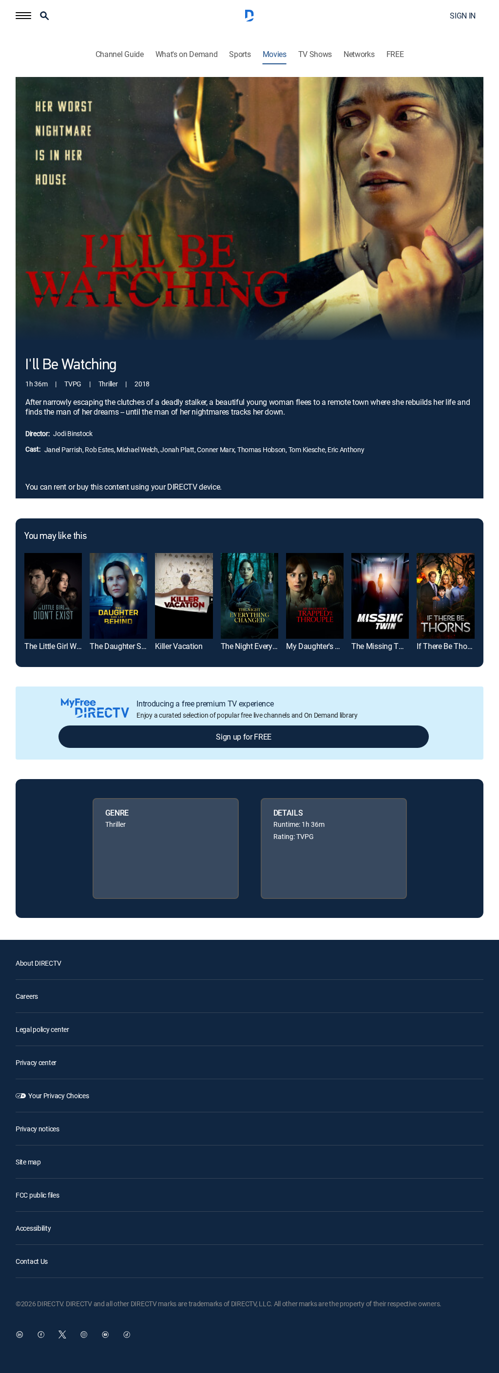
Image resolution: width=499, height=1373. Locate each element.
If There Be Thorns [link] (447, 646)
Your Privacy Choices (58, 1095)
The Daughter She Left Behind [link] (139, 646)
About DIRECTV (38, 963)
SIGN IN (463, 15)
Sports (239, 54)
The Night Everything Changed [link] (271, 646)
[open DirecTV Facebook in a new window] (41, 1334)
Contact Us (32, 1261)
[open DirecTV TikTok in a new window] (127, 1334)
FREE (395, 54)
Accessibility (33, 1228)
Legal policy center (42, 1029)
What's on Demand (186, 54)
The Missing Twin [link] (380, 646)
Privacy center (36, 1062)
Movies (275, 54)
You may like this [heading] (55, 536)
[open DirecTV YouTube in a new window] (105, 1334)
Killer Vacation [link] (178, 646)
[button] (23, 15)
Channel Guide (120, 54)
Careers (27, 996)
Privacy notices (37, 1128)
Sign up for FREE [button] (243, 736)
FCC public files (37, 1195)
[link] (53, 596)
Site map (28, 1161)
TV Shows (315, 54)
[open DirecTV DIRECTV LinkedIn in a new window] (19, 1334)
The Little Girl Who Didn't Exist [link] (73, 646)
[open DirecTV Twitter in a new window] (62, 1334)
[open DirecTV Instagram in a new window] (84, 1334)
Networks (359, 54)
